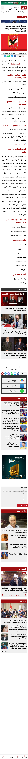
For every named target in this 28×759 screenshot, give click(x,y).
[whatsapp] (2, 373)
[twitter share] (12, 56)
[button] (25, 595)
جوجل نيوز (12, 381)
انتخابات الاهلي (12, 369)
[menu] (2, 7)
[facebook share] (15, 56)
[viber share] (5, 56)
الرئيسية (24, 12)
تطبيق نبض (12, 386)
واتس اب (12, 391)
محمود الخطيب (15, 366)
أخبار (19, 12)
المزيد (5, 651)
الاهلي (7, 366)
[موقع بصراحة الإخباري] (25, 17)
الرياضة (14, 12)
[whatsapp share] (8, 56)
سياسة (8, 12)
